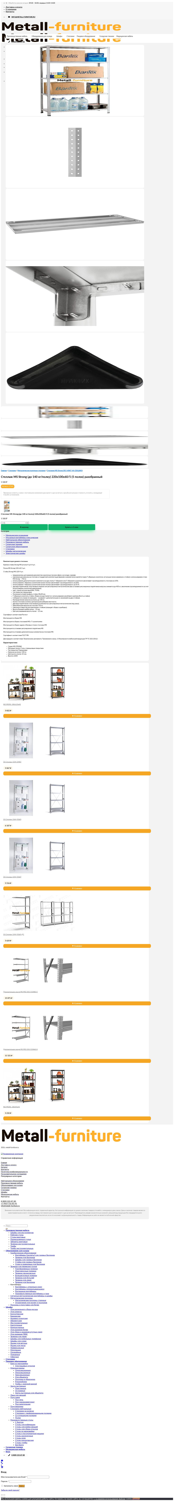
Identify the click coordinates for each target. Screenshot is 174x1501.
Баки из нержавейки (19, 1364)
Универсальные (17, 1348)
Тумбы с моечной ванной (26, 1384)
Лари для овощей (18, 1395)
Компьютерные (17, 1327)
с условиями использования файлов (109, 1499)
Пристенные (20, 1388)
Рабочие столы (17, 1235)
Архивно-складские (19, 1318)
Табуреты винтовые (18, 1242)
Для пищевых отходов (25, 1366)
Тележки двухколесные (25, 1273)
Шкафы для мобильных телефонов (25, 1339)
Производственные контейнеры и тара (32, 1294)
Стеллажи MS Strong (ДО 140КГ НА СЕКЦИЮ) (65, 471)
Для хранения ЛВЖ (19, 1334)
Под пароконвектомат (25, 1402)
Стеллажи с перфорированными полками (33, 1413)
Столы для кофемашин (25, 1425)
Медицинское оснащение (17, 535)
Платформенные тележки (26, 1269)
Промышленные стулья (20, 1239)
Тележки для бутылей (24, 1278)
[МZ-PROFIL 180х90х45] (38, 1103)
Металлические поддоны (21, 1298)
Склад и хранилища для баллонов (30, 1264)
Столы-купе (20, 1438)
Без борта (19, 1445)
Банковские (15, 1316)
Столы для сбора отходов (26, 1429)
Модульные (15, 1350)
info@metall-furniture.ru (10, 1206)
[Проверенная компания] (12, 1154)
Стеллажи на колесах (24, 1411)
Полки (18, 1418)
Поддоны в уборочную (25, 1379)
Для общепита (21, 1377)
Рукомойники (21, 1382)
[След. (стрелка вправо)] (4, 1497)
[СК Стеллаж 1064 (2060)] (38, 815)
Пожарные (15, 1355)
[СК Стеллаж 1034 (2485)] (38, 758)
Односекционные (23, 1370)
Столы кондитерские (24, 1440)
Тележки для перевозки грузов (23, 1266)
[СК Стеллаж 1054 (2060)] (38, 873)
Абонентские (16, 1321)
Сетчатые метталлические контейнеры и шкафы (31, 1296)
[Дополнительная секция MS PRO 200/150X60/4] (38, 1045)
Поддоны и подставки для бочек (24, 1305)
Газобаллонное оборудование (23, 1253)
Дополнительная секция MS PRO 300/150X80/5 (20, 992)
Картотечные (16, 1325)
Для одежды (16, 1312)
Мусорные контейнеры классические (22, 538)
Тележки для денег (23, 1280)
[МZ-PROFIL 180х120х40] (38, 700)
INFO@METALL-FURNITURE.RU (23, 17)
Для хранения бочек (19, 1330)
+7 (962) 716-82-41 (9, 1204)
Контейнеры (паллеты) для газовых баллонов (35, 1255)
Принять (136, 1499)
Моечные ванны (17, 1368)
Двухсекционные (22, 1373)
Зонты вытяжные (18, 1386)
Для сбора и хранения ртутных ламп (26, 1332)
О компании (11, 9)
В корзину (24, 527)
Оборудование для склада (42, 36)
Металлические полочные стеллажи (31, 471)
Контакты (10, 12)
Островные (20, 1391)
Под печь (19, 1400)
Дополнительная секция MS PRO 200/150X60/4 (20, 1049)
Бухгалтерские (16, 1314)
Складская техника (106, 36)
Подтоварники (16, 1406)
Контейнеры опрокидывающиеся (29, 1289)
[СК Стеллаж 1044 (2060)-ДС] (38, 930)
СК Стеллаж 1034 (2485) (12, 762)
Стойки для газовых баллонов (28, 1262)
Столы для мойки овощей (26, 1427)
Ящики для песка (17, 1346)
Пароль (5, 1481)
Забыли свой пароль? (10, 1490)
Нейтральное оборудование (18, 540)
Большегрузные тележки (26, 1276)
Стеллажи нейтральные (20, 1409)
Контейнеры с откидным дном (28, 1287)
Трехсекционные (22, 1375)
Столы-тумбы (21, 1443)
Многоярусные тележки (25, 1271)
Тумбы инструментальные (21, 1248)
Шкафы (59, 36)
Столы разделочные (24, 1436)
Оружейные (15, 1352)
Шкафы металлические (16, 551)
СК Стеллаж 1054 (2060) (12, 877)
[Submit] (7, 1228)
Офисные (14, 1357)
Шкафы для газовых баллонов (28, 1260)
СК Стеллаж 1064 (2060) (12, 819)
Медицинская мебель (124, 36)
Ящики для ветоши (18, 1343)
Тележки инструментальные (22, 1244)
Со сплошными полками (25, 1416)
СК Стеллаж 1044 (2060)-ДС (13, 934)
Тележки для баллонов (25, 1257)
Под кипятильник (22, 1404)
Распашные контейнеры (25, 1291)
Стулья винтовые (17, 1237)
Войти (21, 1486)
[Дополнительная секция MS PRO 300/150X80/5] (38, 988)
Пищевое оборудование (86, 36)
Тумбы (13, 1246)
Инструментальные (18, 1323)
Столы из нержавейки (24, 1431)
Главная (4, 471)
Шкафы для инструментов (21, 1233)
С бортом (19, 1422)
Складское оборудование (17, 547)
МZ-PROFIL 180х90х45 (11, 1107)
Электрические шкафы (15, 553)
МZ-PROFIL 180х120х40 (12, 704)
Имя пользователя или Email (14, 1477)
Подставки (15, 1397)
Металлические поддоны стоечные (30, 1300)
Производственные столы (21, 1420)
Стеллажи (70, 36)
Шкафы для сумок (18, 1341)
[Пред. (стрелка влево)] (2, 1497)
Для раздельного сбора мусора (24, 1309)
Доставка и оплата (14, 7)
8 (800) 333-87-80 (18, 42)
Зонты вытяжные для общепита (29, 1393)
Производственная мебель (17, 36)
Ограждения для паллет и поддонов (31, 1303)
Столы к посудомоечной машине (29, 1434)
